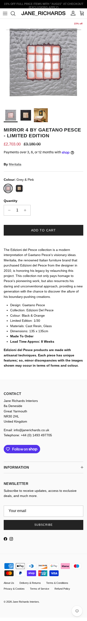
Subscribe (43, 524)
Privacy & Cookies (14, 588)
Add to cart (43, 230)
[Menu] (5, 13)
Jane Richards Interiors (26, 601)
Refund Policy (62, 588)
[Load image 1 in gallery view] (43, 62)
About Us (9, 583)
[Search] (15, 13)
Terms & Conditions (57, 583)
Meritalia (15, 164)
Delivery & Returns (30, 583)
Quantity (10, 201)
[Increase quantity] (26, 210)
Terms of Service (39, 588)
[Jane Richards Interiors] (43, 13)
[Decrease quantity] (8, 210)
